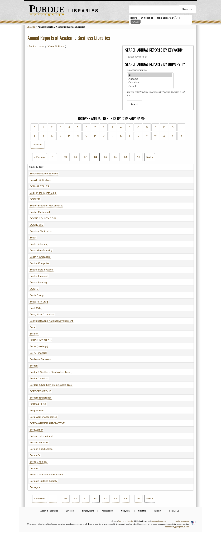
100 (75, 157)
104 (115, 157)
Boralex (34, 333)
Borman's (35, 455)
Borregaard (36, 487)
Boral (32, 327)
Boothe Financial (39, 276)
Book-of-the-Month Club (43, 192)
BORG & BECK (38, 404)
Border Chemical (39, 378)
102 (95, 157)
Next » (149, 157)
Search (186, 9)
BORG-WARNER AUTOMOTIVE (47, 423)
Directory (70, 511)
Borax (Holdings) (39, 346)
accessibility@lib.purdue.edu (177, 527)
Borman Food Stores (41, 448)
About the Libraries (49, 511)
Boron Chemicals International (46, 474)
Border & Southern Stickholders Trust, (50, 372)
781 (138, 157)
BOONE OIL (36, 224)
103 (105, 157)
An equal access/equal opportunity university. (170, 521)
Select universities (137, 70)
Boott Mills (35, 308)
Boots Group (37, 295)
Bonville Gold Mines (40, 180)
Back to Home (36, 46)
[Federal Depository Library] (193, 524)
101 (85, 157)
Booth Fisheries (38, 244)
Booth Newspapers (40, 256)
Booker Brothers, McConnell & (46, 205)
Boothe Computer (39, 263)
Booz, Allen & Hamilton (42, 314)
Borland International (41, 436)
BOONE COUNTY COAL (43, 218)
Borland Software (39, 442)
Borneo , (34, 468)
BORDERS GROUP (40, 391)
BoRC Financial (38, 352)
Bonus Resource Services (44, 173)
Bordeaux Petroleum (41, 359)
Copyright (125, 511)
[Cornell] (150, 86)
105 (125, 157)
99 (65, 157)
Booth (33, 237)
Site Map (142, 511)
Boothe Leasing (38, 282)
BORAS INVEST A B (40, 340)
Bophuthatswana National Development (51, 320)
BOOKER (35, 199)
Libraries (31, 27)
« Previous (39, 157)
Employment (88, 511)
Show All (37, 144)
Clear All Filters (56, 46)
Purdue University (125, 521)
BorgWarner (36, 429)
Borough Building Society (43, 480)
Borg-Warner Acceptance (43, 416)
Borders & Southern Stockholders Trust (51, 384)
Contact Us (174, 511)
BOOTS (34, 288)
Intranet (157, 511)
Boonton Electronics (40, 231)
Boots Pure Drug (39, 301)
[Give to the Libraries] (136, 22)
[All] (150, 75)
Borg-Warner (37, 410)
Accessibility (107, 511)
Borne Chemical (38, 461)
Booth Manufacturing (41, 250)
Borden (34, 365)
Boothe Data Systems (41, 269)
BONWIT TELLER (39, 186)
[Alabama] (150, 79)
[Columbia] (150, 82)
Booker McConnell (40, 212)
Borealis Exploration (40, 397)
